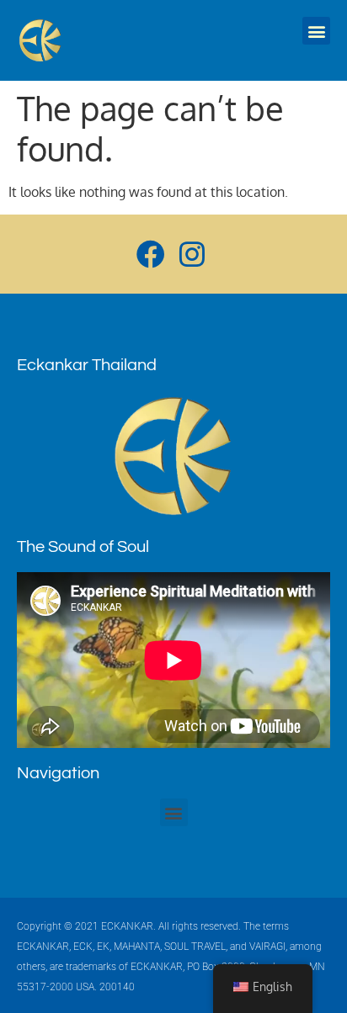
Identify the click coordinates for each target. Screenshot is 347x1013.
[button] (316, 31)
